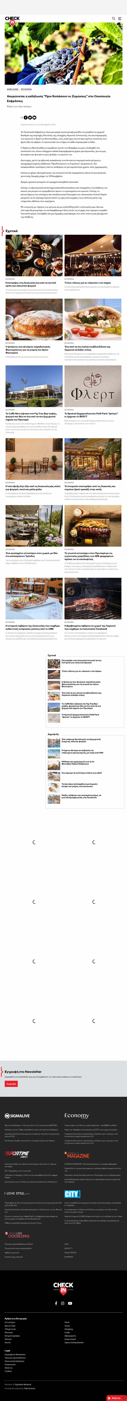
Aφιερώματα (70, 1336)
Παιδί (66, 1322)
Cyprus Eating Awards (74, 1342)
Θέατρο (8, 1339)
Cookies (8, 1371)
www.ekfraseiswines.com (67, 187)
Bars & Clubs (10, 1326)
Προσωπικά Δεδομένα (14, 1361)
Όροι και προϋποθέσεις (15, 1358)
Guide (67, 1332)
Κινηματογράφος (12, 1336)
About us (9, 1368)
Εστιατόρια (26, 89)
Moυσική (9, 1332)
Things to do (10, 1329)
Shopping (68, 1329)
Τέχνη (67, 1326)
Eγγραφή (11, 1083)
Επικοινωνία (10, 1364)
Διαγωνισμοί (70, 1339)
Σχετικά (12, 231)
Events (8, 1342)
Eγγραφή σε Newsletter (15, 1354)
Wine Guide (12, 89)
